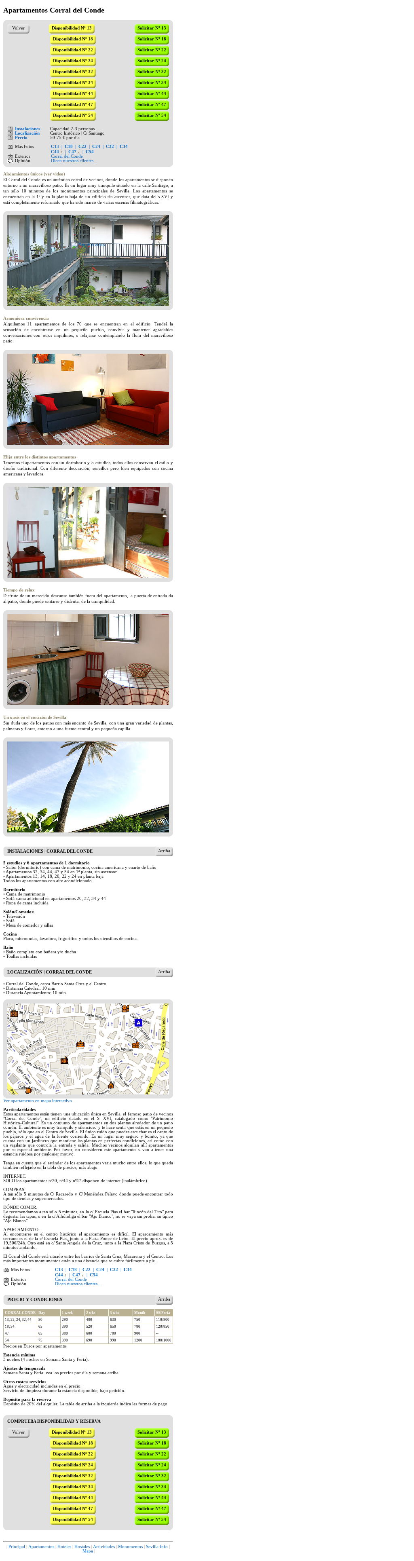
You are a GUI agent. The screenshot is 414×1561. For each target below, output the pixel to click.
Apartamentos (41, 1546)
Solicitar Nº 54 (151, 115)
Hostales (82, 1546)
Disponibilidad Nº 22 (73, 50)
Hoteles (64, 1546)
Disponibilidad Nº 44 (73, 93)
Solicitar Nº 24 (151, 61)
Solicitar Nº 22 (151, 50)
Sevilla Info (157, 1546)
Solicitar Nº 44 (151, 93)
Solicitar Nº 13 (151, 28)
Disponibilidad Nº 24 (73, 61)
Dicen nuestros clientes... (74, 160)
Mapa (87, 1551)
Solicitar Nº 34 (151, 82)
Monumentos (130, 1546)
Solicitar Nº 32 (151, 72)
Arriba (164, 851)
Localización (27, 133)
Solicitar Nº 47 (151, 104)
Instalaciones (27, 129)
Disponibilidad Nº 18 (73, 39)
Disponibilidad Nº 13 (72, 28)
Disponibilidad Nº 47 (73, 104)
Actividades (104, 1546)
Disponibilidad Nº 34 (73, 82)
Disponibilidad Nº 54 (73, 115)
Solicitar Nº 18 (151, 39)
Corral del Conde (67, 156)
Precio (21, 137)
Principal (16, 1546)
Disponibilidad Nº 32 (73, 72)
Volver (18, 28)
